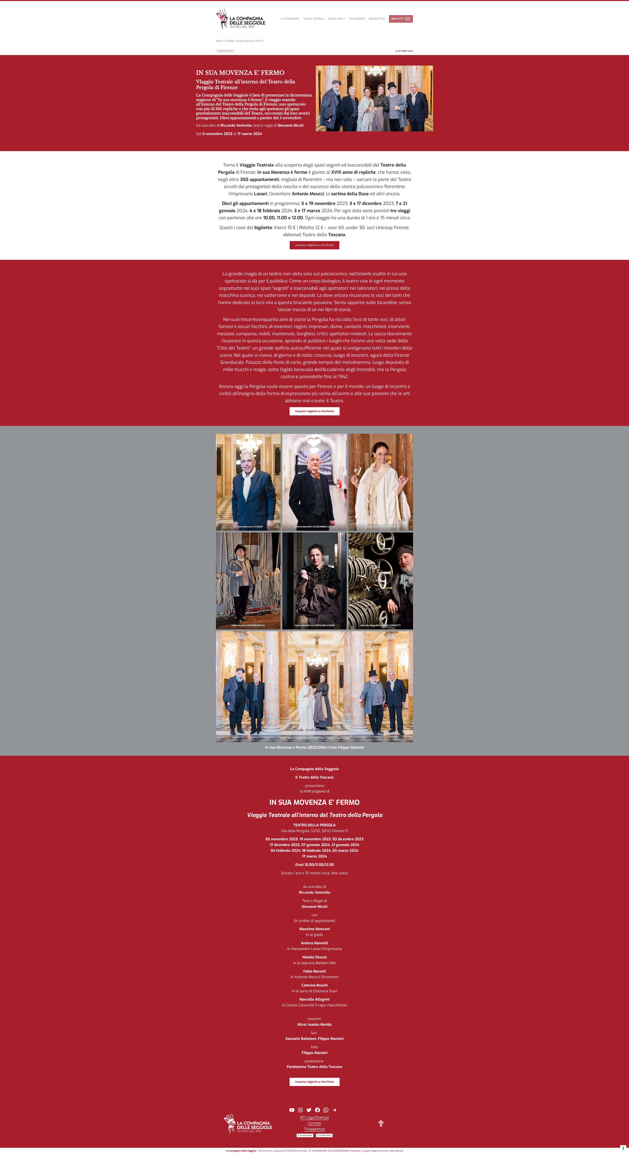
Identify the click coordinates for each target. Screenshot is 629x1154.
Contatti (314, 1123)
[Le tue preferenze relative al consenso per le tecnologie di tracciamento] (623, 1148)
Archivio (229, 41)
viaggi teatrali (225, 51)
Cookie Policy (325, 1135)
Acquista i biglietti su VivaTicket (314, 245)
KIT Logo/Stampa (314, 1117)
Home (219, 41)
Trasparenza (314, 1129)
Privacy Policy (306, 1135)
